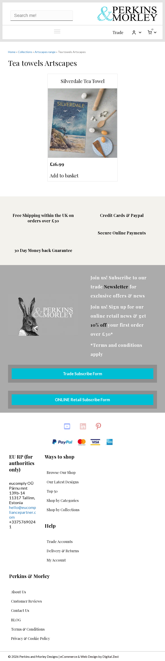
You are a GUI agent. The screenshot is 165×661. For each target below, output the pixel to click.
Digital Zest (110, 656)
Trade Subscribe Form (82, 373)
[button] (140, 32)
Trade (118, 32)
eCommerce (68, 656)
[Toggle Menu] (57, 31)
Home (11, 52)
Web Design (89, 656)
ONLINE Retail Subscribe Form (82, 399)
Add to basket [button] (64, 175)
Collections (25, 52)
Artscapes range (45, 52)
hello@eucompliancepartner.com (22, 512)
